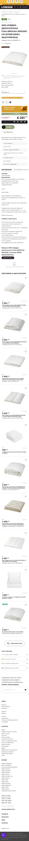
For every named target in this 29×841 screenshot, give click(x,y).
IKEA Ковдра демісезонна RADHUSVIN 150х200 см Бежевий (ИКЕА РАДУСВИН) (13, 524)
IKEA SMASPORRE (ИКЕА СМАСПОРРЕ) (12, 631)
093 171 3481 (6, 796)
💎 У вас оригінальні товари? (10, 654)
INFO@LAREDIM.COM (8, 809)
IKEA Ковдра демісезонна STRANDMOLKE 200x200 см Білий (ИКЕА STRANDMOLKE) (13, 487)
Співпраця (5, 722)
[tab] (14, 654)
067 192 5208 (6, 800)
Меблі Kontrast (6, 783)
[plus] (10, 102)
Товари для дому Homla (9, 790)
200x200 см (5, 92)
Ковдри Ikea (13, 164)
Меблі (3, 730)
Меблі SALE (5, 787)
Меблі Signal (5, 789)
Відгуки (4, 713)
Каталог (4, 716)
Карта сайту (5, 718)
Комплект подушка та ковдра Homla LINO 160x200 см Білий (13, 597)
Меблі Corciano (6, 770)
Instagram (5, 817)
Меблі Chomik (6, 769)
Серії (3, 755)
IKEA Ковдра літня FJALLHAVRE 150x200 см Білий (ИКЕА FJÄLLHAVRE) (14, 561)
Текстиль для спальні (7, 12)
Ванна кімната (6, 744)
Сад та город (5, 733)
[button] (16, 73)
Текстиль (16, 11)
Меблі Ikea (5, 780)
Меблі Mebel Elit (6, 785)
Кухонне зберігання (8, 742)
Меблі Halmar (6, 778)
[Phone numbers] (18, 7)
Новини (4, 711)
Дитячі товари (6, 737)
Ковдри (16, 12)
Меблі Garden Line (7, 776)
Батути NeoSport (6, 765)
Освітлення (5, 746)
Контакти (4, 708)
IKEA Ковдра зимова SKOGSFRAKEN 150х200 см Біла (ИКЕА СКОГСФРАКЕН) (14, 342)
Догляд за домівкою (8, 751)
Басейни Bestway (7, 763)
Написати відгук (8, 257)
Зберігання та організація (9, 750)
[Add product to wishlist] (25, 278)
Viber (3, 820)
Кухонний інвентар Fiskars (9, 767)
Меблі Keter (5, 781)
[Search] (15, 7)
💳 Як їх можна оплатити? (9, 659)
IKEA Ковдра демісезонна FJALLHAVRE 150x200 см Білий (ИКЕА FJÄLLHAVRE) (13, 379)
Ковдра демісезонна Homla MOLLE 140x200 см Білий (14, 452)
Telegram (5, 823)
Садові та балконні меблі (9, 731)
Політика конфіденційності (10, 720)
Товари (10, 11)
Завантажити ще (16, 643)
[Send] (25, 690)
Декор (3, 748)
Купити (9, 127)
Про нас (4, 704)
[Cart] (20, 7)
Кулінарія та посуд (7, 739)
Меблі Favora (5, 774)
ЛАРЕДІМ (4, 11)
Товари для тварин (7, 753)
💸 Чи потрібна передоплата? (10, 663)
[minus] (3, 102)
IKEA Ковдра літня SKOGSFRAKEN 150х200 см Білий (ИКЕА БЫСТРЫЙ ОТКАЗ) (13, 416)
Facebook (5, 814)
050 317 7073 (6, 803)
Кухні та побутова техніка (9, 741)
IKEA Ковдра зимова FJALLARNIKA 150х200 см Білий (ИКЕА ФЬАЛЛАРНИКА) (14, 306)
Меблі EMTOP (6, 772)
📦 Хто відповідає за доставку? (10, 668)
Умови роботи (6, 706)
